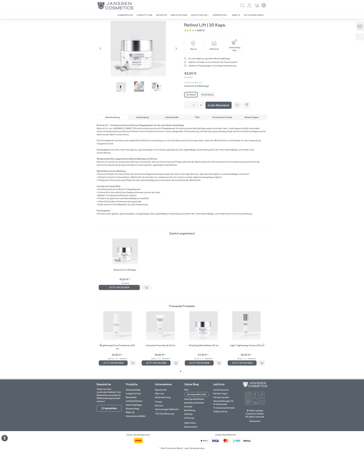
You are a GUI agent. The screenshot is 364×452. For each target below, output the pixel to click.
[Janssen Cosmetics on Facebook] (255, 395)
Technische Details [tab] (222, 117)
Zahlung (188, 414)
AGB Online (190, 423)
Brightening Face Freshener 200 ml (117, 347)
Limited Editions (134, 401)
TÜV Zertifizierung (164, 413)
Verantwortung (162, 397)
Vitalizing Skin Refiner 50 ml (203, 345)
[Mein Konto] (249, 5)
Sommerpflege (133, 389)
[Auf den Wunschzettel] (237, 105)
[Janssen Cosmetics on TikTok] (262, 395)
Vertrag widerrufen (196, 394)
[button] (242, 5)
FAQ (186, 389)
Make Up (130, 412)
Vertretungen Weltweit (167, 409)
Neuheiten (131, 397)
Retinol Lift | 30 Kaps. (125, 270)
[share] (247, 105)
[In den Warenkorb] (146, 287)
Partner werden (221, 397)
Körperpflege (132, 408)
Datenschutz (190, 426)
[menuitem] (125, 15)
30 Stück (191, 94)
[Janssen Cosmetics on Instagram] (248, 395)
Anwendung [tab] (142, 117)
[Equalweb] (4, 440)
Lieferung (189, 417)
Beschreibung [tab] (113, 117)
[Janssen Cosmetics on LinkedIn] (255, 402)
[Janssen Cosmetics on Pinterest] (248, 402)
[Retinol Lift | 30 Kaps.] (138, 49)
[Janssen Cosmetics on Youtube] (262, 402)
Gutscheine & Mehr (136, 416)
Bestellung (189, 410)
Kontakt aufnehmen (194, 402)
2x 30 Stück (207, 94)
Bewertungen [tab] (252, 117)
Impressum (254, 421)
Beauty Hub (161, 389)
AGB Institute (220, 411)
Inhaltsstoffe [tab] (171, 117)
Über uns (159, 393)
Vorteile (188, 406)
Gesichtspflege (134, 405)
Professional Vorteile (224, 407)
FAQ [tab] (197, 117)
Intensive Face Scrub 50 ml (160, 345)
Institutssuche (220, 389)
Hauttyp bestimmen (194, 399)
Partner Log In (220, 393)
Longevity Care (133, 393)
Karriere (159, 405)
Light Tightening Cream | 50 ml (246, 345)
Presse (158, 401)
